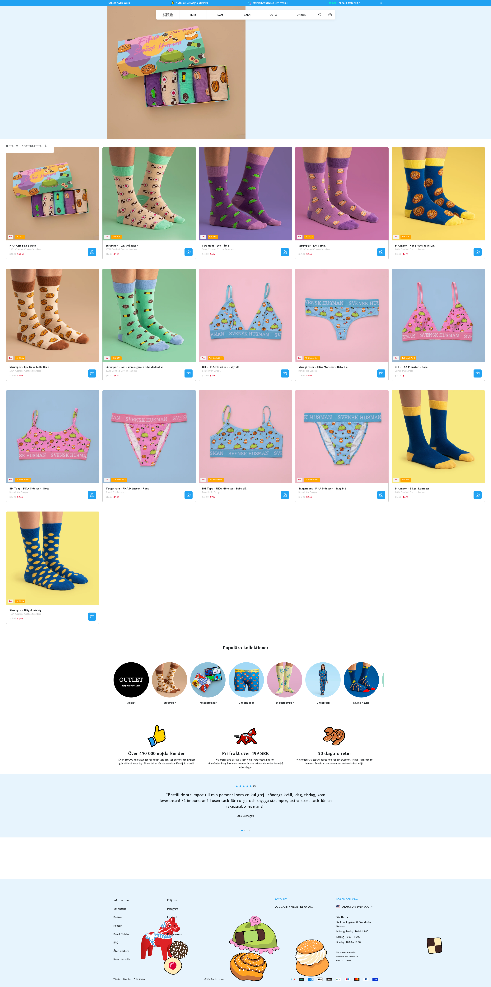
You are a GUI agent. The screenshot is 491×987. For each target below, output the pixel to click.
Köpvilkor (127, 979)
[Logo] (167, 15)
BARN (247, 14)
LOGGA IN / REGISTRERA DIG (294, 906)
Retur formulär (122, 959)
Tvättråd (117, 979)
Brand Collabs (121, 934)
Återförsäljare (121, 951)
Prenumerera (174, 934)
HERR (193, 14)
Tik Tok (171, 926)
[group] (131, 683)
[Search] (320, 14)
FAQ (116, 943)
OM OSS (301, 14)
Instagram (172, 909)
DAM (220, 14)
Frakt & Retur (139, 979)
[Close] (380, 3)
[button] (242, 830)
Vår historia (120, 909)
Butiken (118, 917)
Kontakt (118, 926)
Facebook (172, 917)
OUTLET (274, 14)
